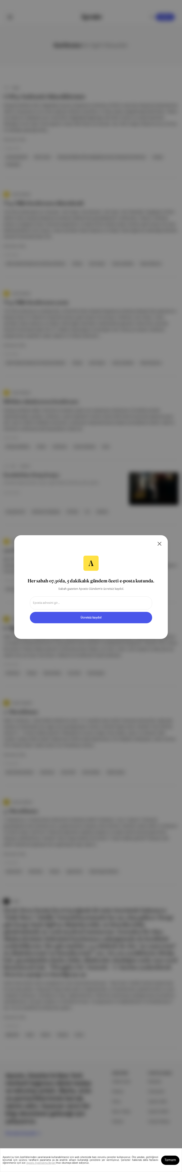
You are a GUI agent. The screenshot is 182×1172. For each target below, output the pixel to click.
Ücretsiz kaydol (91, 617)
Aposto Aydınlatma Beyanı (41, 1163)
